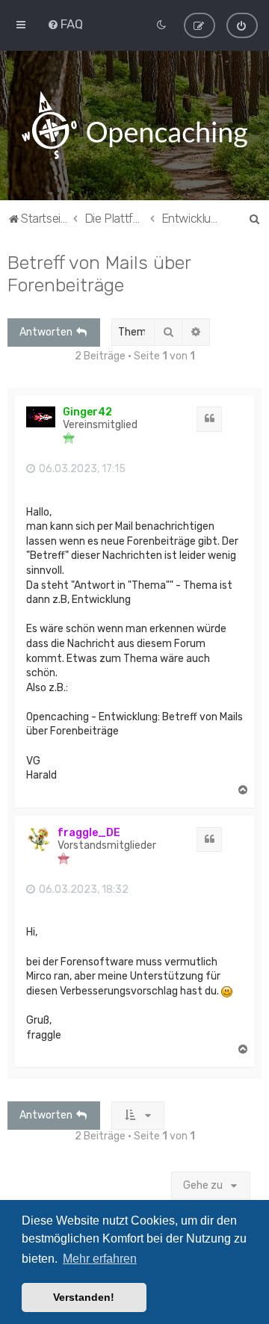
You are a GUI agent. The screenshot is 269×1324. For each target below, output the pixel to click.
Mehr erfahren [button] (100, 1258)
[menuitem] (65, 24)
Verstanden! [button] (83, 1297)
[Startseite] (134, 125)
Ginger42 (87, 412)
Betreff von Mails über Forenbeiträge (99, 273)
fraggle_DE (89, 832)
